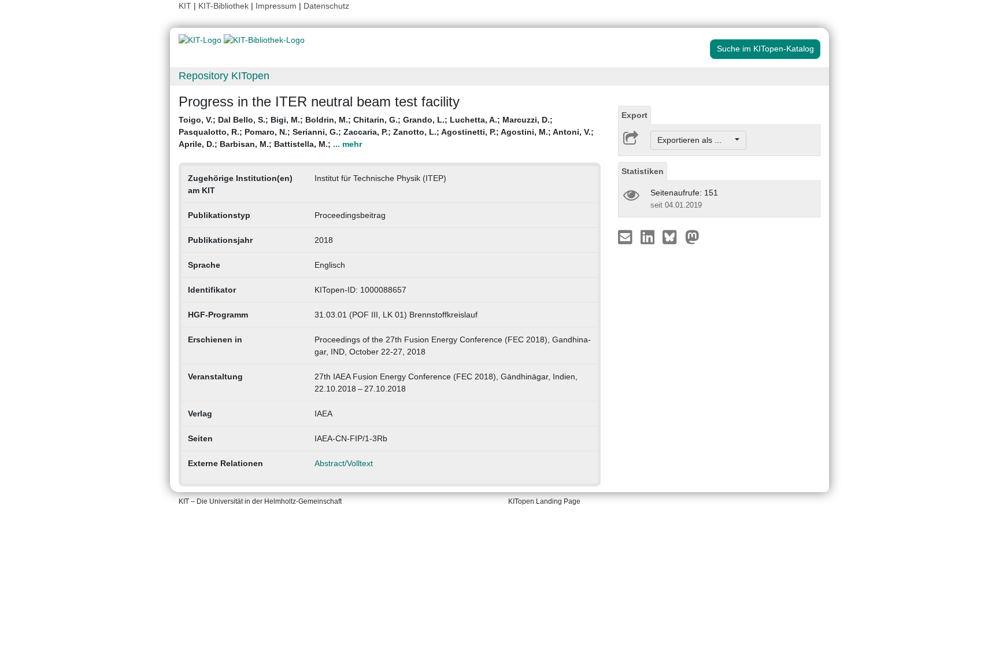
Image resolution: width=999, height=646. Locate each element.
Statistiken (642, 171)
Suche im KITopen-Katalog (765, 48)
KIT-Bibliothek (224, 5)
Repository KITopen (224, 76)
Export (634, 115)
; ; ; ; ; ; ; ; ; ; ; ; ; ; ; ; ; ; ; (386, 132)
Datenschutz (326, 5)
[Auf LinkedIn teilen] (649, 236)
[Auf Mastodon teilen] (692, 236)
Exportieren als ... (695, 140)
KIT (185, 5)
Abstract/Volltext (343, 463)
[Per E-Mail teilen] (626, 236)
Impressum (276, 5)
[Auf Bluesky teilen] (673, 236)
